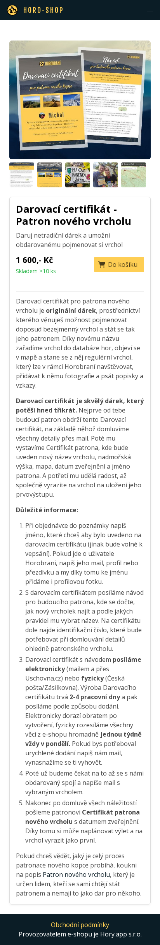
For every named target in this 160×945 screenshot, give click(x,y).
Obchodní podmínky (80, 924)
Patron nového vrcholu (76, 874)
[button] (150, 10)
